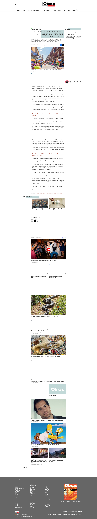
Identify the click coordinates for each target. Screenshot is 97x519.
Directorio (79, 514)
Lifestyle (31, 484)
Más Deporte (32, 483)
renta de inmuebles (58, 193)
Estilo (31, 488)
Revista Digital (33, 485)
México (16, 499)
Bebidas (46, 500)
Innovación (32, 502)
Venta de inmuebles (50, 193)
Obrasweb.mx (81, 511)
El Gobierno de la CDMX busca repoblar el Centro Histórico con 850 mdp (39, 209)
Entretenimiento (33, 489)
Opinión (16, 504)
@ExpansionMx (38, 221)
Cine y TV (31, 491)
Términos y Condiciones (72, 514)
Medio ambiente (33, 496)
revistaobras (79, 511)
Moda (46, 487)
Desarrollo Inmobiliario (33, 10)
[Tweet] (63, 45)
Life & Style (32, 487)
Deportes (31, 490)
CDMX (16, 502)
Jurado (46, 506)
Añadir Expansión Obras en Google (50, 44)
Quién (46, 483)
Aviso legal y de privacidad (56, 514)
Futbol (31, 478)
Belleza (46, 488)
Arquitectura (57, 10)
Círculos (46, 486)
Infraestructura (46, 10)
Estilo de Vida (47, 505)
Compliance (65, 514)
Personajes (47, 503)
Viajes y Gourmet (33, 493)
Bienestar (47, 504)
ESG (15, 493)
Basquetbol (32, 482)
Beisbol (31, 479)
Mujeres (16, 494)
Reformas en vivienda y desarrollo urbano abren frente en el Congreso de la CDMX (73, 33)
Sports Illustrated (18, 507)
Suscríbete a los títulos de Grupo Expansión (71, 501)
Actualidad (32, 507)
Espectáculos (47, 484)
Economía (16, 489)
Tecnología (17, 491)
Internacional (17, 490)
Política (16, 497)
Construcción (21, 10)
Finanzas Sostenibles (34, 501)
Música (31, 492)
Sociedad (16, 505)
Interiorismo (66, 10)
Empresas (16, 487)
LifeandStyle (17, 495)
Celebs (46, 495)
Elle (46, 492)
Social (31, 497)
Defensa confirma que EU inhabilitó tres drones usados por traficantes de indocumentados (73, 37)
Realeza (46, 485)
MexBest (47, 498)
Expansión (74, 10)
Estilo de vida (47, 496)
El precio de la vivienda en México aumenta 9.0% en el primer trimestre (56, 209)
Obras (35, 219)
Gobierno (16, 498)
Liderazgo (47, 478)
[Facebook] (61, 45)
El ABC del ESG (32, 503)
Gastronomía (47, 499)
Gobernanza (32, 498)
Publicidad (49, 514)
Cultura (46, 490)
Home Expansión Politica (19, 488)
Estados (16, 503)
